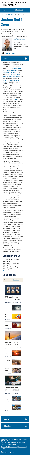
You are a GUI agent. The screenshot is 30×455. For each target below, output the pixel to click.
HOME (2, 14)
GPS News (16, 280)
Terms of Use (22, 447)
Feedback (3, 448)
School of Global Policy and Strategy (14, 4)
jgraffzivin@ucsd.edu (19, 39)
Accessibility (4, 447)
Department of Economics (10, 72)
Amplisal (17, 99)
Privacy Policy (13, 447)
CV (3, 271)
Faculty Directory (9, 14)
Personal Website (10, 53)
